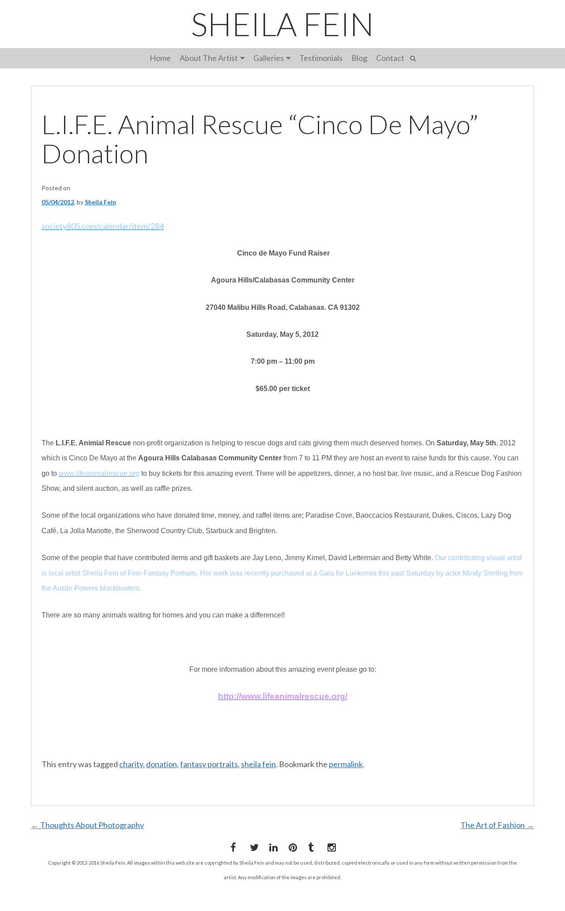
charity (131, 764)
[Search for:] (414, 57)
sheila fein (258, 764)
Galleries (268, 58)
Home (160, 58)
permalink (346, 764)
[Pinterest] (291, 846)
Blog (359, 58)
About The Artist (209, 58)
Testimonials (321, 58)
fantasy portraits (209, 764)
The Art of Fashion (497, 825)
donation (161, 764)
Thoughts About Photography (87, 825)
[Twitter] (252, 846)
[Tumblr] (311, 846)
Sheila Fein (100, 202)
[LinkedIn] (272, 846)
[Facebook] (233, 846)
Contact (390, 58)
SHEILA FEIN (282, 24)
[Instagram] (330, 846)
